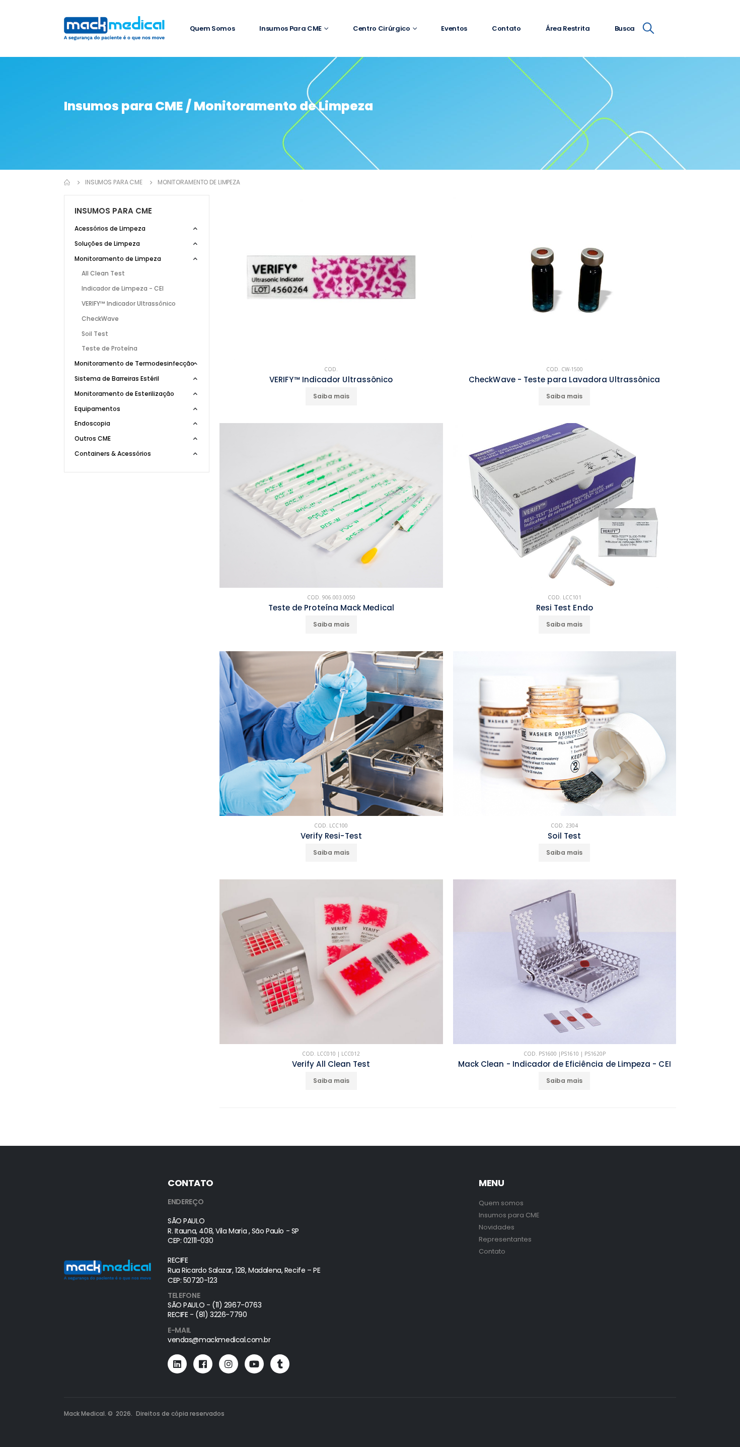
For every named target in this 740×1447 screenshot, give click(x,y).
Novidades (496, 1227)
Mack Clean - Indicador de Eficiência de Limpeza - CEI (564, 1064)
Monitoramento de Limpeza (199, 182)
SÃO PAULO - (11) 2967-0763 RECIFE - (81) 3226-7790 (214, 1310)
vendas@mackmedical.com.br (219, 1340)
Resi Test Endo (564, 608)
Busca (625, 28)
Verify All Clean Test (331, 1064)
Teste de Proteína (109, 348)
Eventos (454, 28)
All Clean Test (103, 273)
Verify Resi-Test (331, 836)
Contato (506, 28)
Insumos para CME (290, 28)
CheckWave (100, 318)
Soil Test (564, 836)
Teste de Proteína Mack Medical (331, 608)
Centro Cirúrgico (381, 28)
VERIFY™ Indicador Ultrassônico (331, 380)
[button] (648, 30)
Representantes (505, 1239)
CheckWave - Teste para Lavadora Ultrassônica (564, 380)
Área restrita (568, 28)
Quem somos (212, 28)
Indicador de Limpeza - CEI (123, 288)
